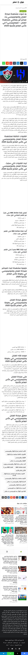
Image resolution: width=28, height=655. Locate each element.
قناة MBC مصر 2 (7, 467)
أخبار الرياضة (18, 7)
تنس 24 (5, 642)
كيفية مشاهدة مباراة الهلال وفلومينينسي (15, 478)
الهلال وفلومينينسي (20, 457)
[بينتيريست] (14, 497)
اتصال (7, 645)
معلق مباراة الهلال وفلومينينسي (17, 485)
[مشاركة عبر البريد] (6, 497)
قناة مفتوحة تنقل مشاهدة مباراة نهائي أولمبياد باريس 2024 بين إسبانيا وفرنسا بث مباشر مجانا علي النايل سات (9, 597)
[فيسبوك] (25, 497)
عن (19, 642)
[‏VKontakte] (8, 497)
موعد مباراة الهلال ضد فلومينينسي (16, 488)
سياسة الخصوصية (18, 645)
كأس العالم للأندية (20, 470)
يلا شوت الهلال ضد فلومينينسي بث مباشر (15, 491)
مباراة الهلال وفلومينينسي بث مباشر (16, 481)
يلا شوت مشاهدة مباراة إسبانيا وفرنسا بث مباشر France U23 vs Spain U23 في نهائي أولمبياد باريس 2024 (10, 588)
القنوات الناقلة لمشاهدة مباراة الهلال (16, 454)
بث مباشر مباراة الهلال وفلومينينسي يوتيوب (14, 464)
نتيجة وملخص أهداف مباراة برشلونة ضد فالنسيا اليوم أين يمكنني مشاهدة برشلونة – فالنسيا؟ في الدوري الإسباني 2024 (7, 518)
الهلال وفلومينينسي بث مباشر (17, 461)
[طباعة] (3, 497)
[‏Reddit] (11, 497)
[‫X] (23, 497)
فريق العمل (15, 642)
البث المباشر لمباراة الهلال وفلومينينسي (15, 451)
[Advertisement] (14, 43)
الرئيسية (24, 7)
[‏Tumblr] (17, 497)
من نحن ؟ (12, 645)
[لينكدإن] (20, 497)
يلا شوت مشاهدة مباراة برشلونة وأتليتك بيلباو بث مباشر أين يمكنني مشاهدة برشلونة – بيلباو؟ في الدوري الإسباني (21, 538)
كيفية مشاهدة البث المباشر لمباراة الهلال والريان (14, 474)
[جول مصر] (18, 2)
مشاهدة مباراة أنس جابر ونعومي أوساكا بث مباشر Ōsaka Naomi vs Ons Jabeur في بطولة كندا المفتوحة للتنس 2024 (9, 569)
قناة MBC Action (20, 467)
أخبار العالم (10, 642)
